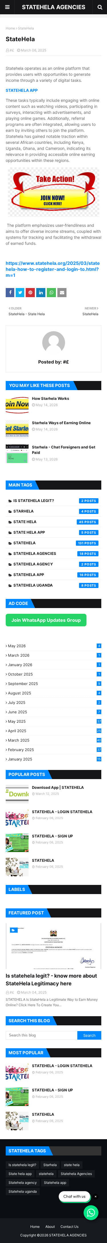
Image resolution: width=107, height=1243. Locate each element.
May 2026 (54, 646)
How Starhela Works (50, 398)
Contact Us (69, 1226)
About (50, 1226)
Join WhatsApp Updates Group (46, 620)
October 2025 (54, 674)
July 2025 (54, 702)
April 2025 (54, 730)
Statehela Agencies (48, 553)
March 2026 (54, 655)
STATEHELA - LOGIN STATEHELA (62, 811)
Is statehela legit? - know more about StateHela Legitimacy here (51, 979)
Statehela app (48, 574)
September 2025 (54, 683)
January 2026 (54, 664)
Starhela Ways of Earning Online (61, 422)
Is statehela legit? (48, 500)
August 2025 (54, 693)
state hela (48, 521)
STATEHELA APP (22, 90)
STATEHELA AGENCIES (53, 7)
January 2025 (54, 759)
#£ (12, 50)
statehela (48, 543)
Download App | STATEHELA (58, 787)
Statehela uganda (48, 585)
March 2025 (54, 740)
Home (10, 28)
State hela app (48, 532)
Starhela (48, 511)
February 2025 (54, 749)
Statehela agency (48, 564)
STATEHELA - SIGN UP (52, 836)
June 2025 (54, 712)
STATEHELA (43, 860)
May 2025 (54, 721)
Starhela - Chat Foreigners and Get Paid (63, 450)
